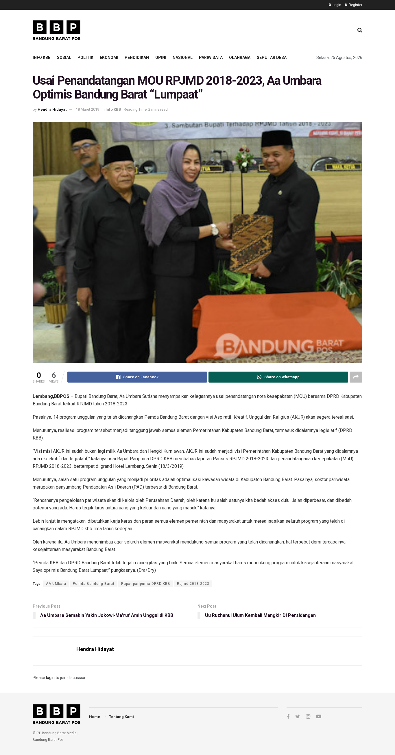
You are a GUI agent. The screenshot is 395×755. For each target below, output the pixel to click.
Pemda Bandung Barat (94, 584)
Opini (160, 57)
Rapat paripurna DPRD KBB (145, 584)
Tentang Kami (121, 717)
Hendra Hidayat (52, 109)
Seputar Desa (272, 57)
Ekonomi (109, 57)
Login (336, 5)
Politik (85, 57)
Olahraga (239, 57)
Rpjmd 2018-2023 (193, 584)
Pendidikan (137, 57)
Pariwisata (211, 57)
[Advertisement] (244, 29)
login (50, 677)
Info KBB (42, 57)
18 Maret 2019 (87, 109)
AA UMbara (56, 584)
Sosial (64, 57)
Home (94, 717)
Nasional (183, 57)
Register (355, 5)
